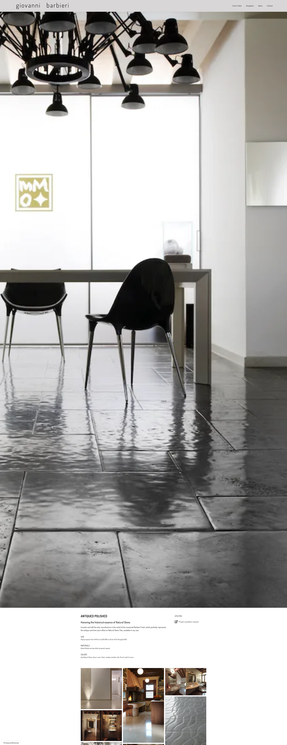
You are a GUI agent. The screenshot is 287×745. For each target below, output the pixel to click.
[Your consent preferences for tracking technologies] (11, 743)
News (260, 6)
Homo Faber (237, 6)
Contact (270, 6)
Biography (250, 6)
